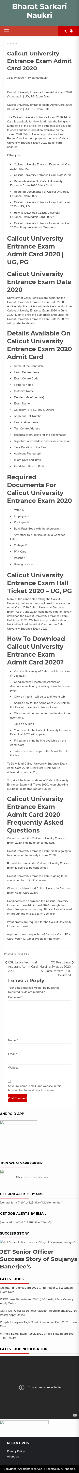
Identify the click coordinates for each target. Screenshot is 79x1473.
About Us (13, 1456)
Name (13, 1040)
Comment (15, 997)
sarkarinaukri (40, 77)
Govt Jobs (12, 43)
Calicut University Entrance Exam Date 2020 (42, 175)
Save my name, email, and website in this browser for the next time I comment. (34, 1088)
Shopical (51, 1468)
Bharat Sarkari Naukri (39, 11)
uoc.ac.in (19, 675)
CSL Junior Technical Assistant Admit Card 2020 (23, 967)
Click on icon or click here (32, 1177)
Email (12, 1053)
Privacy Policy (16, 1451)
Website (13, 1067)
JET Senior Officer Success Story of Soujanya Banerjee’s (39, 1259)
